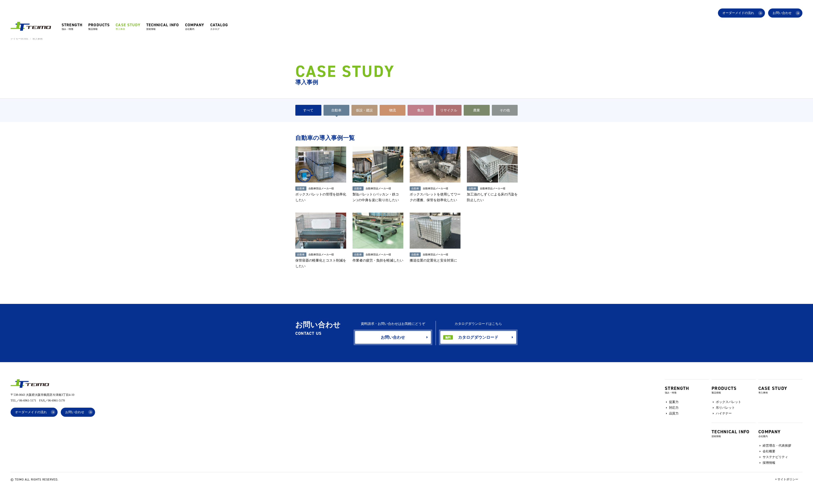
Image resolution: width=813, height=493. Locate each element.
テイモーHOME (19, 38)
